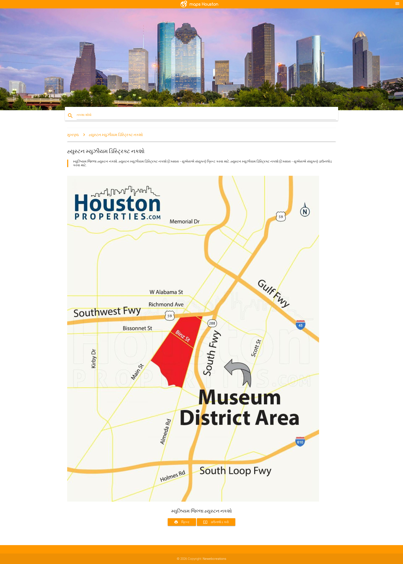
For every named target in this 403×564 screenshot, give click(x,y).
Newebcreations (214, 559)
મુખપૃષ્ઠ (73, 134)
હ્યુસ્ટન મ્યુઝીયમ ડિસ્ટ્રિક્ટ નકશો (116, 134)
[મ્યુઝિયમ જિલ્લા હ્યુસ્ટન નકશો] (193, 500)
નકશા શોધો (84, 115)
